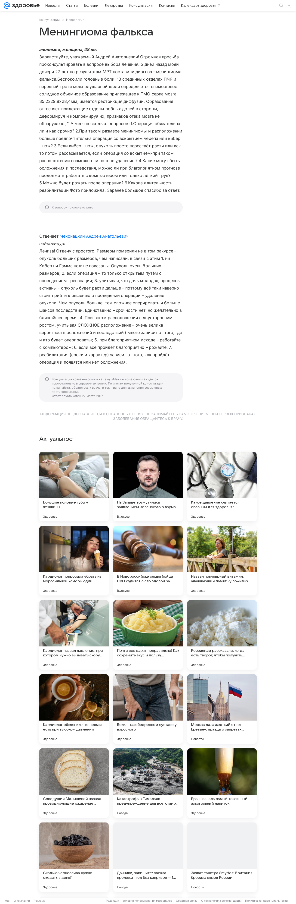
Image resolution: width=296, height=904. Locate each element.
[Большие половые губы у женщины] (74, 486)
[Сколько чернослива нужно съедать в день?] (74, 857)
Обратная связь (186, 900)
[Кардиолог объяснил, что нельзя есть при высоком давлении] (74, 709)
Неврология (75, 20)
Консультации (49, 20)
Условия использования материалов (147, 900)
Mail (7, 900)
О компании (22, 900)
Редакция (112, 900)
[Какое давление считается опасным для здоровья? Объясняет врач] (222, 486)
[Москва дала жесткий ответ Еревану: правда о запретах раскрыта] (222, 709)
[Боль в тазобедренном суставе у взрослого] (148, 709)
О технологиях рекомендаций (221, 900)
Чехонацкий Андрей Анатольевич (94, 236)
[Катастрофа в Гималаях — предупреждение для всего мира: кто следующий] (148, 783)
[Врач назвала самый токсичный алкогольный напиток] (222, 783)
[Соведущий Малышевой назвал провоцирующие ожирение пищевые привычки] (74, 783)
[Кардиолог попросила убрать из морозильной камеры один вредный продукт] (74, 560)
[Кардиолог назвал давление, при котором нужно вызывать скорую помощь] (74, 635)
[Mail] (7, 5)
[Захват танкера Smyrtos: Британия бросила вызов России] (222, 857)
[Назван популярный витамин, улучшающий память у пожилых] (222, 560)
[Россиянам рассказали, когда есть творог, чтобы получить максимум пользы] (222, 635)
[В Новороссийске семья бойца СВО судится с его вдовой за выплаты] (148, 560)
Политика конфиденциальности (266, 900)
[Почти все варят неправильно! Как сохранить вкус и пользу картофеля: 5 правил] (148, 635)
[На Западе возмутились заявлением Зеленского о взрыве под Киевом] (148, 486)
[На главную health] (25, 5)
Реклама (39, 900)
